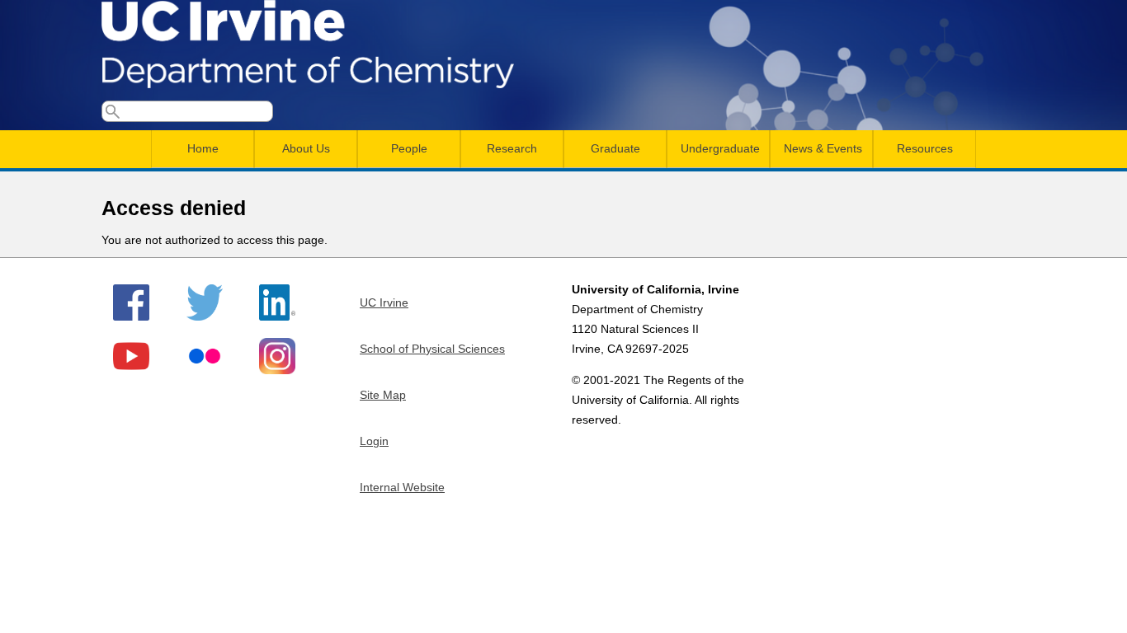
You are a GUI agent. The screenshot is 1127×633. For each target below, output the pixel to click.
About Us (306, 148)
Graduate (615, 148)
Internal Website (402, 487)
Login (374, 441)
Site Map (383, 394)
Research (512, 148)
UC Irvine (384, 302)
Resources (925, 148)
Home (203, 148)
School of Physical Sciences (432, 348)
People (409, 148)
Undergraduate (720, 148)
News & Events (823, 148)
